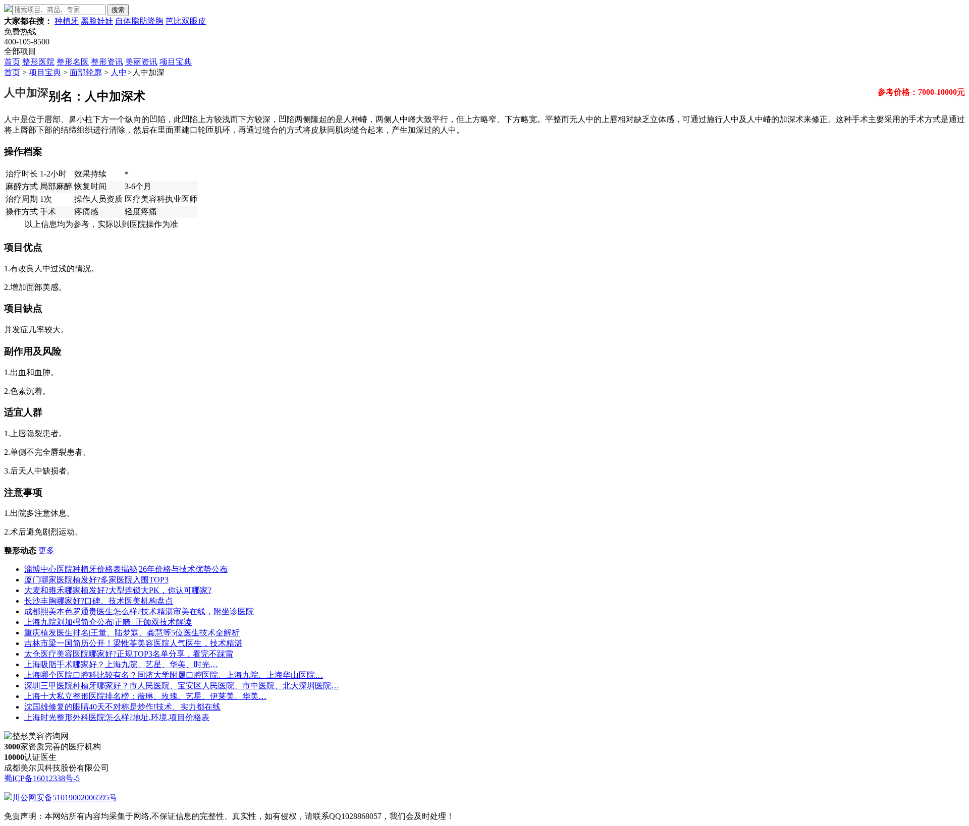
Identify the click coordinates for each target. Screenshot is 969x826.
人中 (119, 72)
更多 (46, 550)
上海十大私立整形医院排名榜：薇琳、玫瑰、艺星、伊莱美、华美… (145, 696)
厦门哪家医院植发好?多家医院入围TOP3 (96, 579)
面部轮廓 (86, 72)
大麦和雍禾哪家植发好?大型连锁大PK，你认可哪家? (117, 590)
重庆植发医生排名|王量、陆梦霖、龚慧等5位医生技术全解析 (132, 632)
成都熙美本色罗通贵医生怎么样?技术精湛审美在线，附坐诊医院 (139, 611)
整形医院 (38, 61)
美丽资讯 (141, 61)
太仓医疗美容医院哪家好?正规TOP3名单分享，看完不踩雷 (128, 654)
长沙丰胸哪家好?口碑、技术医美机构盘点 (98, 601)
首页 (12, 61)
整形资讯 (107, 61)
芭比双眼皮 (186, 21)
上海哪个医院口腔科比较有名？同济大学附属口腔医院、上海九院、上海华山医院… (173, 675)
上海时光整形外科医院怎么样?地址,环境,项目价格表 (116, 717)
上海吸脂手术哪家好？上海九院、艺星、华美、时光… (121, 664)
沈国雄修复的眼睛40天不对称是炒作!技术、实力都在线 (122, 706)
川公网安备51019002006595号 (64, 797)
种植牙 (67, 21)
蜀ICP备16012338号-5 (42, 778)
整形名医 (73, 61)
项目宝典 (175, 61)
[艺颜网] (8, 9)
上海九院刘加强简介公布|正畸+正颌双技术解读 (108, 622)
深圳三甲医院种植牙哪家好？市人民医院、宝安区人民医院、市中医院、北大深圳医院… (181, 685)
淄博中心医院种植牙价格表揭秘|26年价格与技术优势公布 (126, 569)
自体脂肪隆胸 (139, 21)
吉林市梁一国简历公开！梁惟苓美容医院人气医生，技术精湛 (133, 643)
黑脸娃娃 (97, 21)
